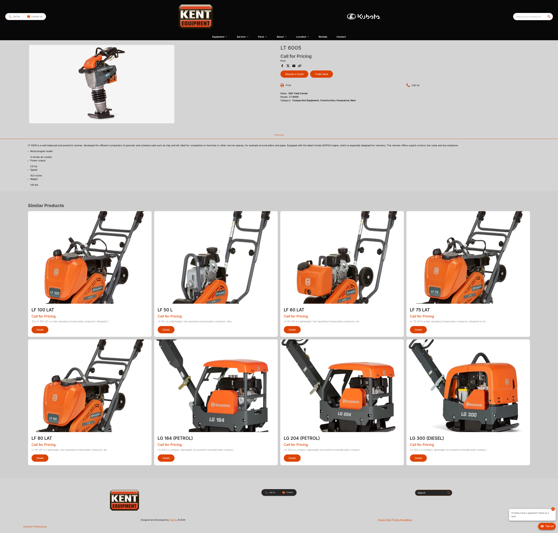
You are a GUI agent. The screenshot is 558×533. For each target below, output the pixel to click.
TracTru (173, 520)
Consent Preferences (35, 526)
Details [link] (40, 329)
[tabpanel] (153, 84)
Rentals (323, 36)
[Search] (448, 492)
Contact (341, 36)
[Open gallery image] (101, 84)
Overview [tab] (279, 135)
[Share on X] (288, 66)
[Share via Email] (294, 66)
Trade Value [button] (321, 74)
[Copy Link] (299, 66)
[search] (549, 16)
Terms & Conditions (402, 520)
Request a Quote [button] (294, 74)
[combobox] (533, 16)
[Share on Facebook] (282, 66)
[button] (14, 16)
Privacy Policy (384, 520)
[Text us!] (547, 526)
